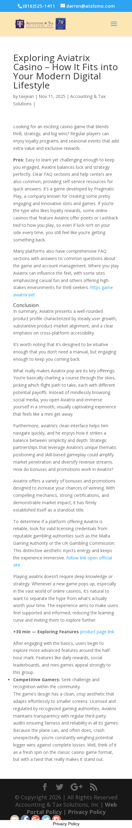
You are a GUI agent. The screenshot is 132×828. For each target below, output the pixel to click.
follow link (76, 558)
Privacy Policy (87, 811)
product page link (97, 632)
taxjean (26, 96)
